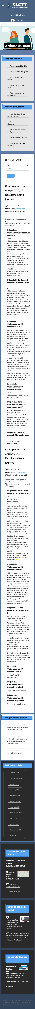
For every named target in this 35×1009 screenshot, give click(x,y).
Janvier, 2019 (14, 773)
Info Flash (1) (13, 751)
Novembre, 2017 (15, 801)
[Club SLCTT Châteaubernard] (17, 5)
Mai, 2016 (13, 836)
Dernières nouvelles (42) (17, 725)
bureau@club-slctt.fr (13, 886)
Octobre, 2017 (14, 807)
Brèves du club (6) (15, 737)
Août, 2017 (13, 818)
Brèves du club (20, 209)
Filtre (10, 175)
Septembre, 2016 (16, 830)
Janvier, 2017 (14, 824)
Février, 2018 (14, 784)
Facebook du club (15, 892)
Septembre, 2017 (16, 813)
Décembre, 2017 (15, 795)
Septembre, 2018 (16, 778)
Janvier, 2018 (14, 790)
